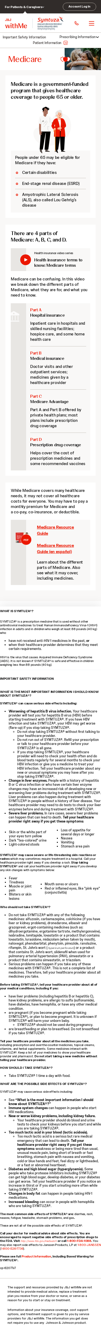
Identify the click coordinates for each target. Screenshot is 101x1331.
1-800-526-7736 (12, 1248)
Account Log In (79, 6)
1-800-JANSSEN (89, 1245)
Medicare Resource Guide (18, 552)
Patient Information (47, 43)
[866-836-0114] (76, 23)
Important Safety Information (24, 37)
